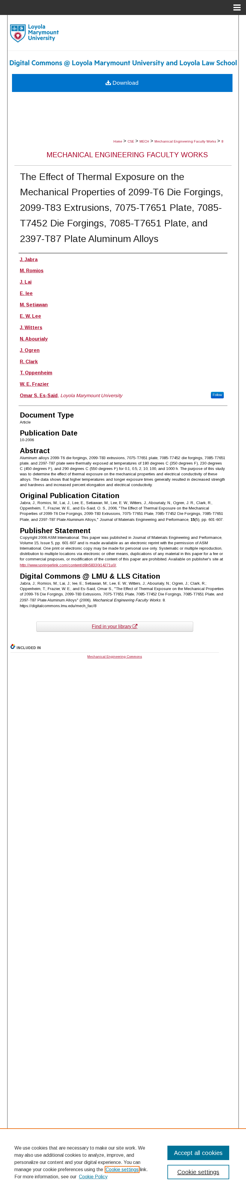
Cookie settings (122, 1169)
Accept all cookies (198, 1153)
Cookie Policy (93, 1176)
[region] (123, 1162)
